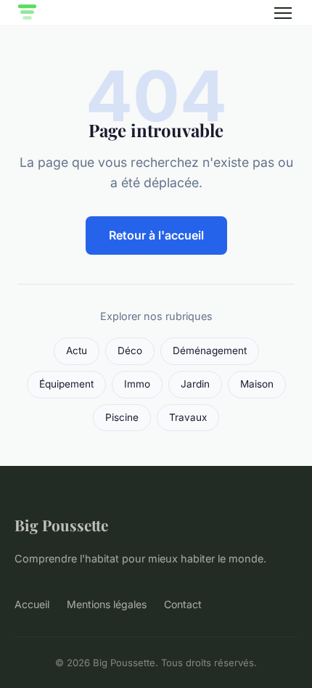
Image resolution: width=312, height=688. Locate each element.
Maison (257, 384)
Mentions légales (107, 604)
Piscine (122, 417)
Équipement (66, 384)
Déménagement (210, 350)
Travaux (188, 417)
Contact (183, 604)
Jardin (195, 384)
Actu (76, 350)
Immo (137, 384)
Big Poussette (61, 525)
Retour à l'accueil (156, 235)
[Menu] (282, 13)
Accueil (32, 604)
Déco (130, 350)
